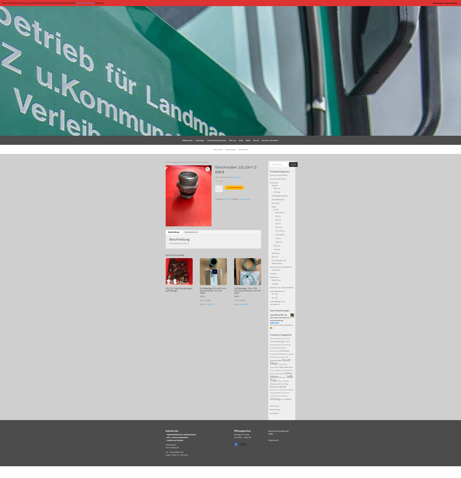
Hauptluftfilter (282, 364)
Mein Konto (218, 150)
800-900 (277, 339)
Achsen (275, 185)
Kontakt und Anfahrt (270, 141)
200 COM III (280, 212)
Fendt (276, 209)
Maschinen (274, 277)
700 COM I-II (280, 231)
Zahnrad (282, 399)
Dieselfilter (273, 357)
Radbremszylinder (278, 386)
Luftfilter (288, 373)
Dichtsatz (273, 354)
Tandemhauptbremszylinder (279, 396)
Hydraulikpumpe (286, 367)
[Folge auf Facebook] (236, 444)
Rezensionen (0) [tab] (191, 232)
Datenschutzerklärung (85, 3)
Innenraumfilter (275, 370)
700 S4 (278, 238)
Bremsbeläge (274, 348)
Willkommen (187, 141)
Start (167, 162)
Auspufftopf (287, 345)
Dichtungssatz (289, 354)
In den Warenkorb (234, 187)
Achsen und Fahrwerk (279, 175)
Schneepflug (289, 390)
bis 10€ (187, 162)
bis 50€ (275, 298)
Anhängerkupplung (279, 196)
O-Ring (285, 384)
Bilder (248, 141)
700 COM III (280, 235)
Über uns (232, 141)
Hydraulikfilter (274, 367)
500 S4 (278, 223)
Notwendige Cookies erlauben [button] (445, 3)
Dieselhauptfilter (283, 357)
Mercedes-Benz (276, 384)
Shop (241, 141)
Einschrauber (245, 199)
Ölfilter (289, 399)
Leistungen (199, 141)
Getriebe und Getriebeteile (281, 267)
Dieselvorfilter (276, 360)
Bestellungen (230, 150)
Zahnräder (276, 270)
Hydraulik (275, 253)
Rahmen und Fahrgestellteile (281, 287)
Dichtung (280, 354)
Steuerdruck (286, 393)
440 (271, 339)
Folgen (243, 444)
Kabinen (273, 274)
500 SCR (278, 227)
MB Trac (277, 188)
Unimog (277, 192)
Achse (283, 339)
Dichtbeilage (284, 351)
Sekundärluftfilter (276, 393)
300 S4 (278, 220)
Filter (274, 207)
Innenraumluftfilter (287, 370)
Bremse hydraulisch (278, 179)
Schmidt (281, 390)
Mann (274, 376)
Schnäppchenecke (176, 162)
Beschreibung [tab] (173, 232)
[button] (104, 3)
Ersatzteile (274, 183)
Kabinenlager (279, 374)
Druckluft (275, 203)
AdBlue (287, 342)
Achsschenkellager (277, 341)
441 (274, 339)
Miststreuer (276, 280)
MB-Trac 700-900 (283, 381)
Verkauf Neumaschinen (216, 141)
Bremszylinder (274, 351)
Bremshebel (282, 348)
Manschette (283, 377)
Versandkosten (235, 177)
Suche (293, 164)
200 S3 (278, 216)
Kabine (272, 374)
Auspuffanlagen (278, 199)
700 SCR (278, 242)
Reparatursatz (274, 390)
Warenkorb (243, 150)
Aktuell (256, 141)
